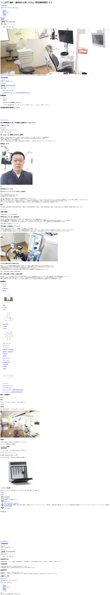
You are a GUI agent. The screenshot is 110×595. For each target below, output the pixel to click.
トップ (4, 9)
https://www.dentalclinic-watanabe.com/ (11, 503)
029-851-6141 (4, 20)
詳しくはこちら (3, 209)
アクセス (4, 15)
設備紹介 (4, 14)
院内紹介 (4, 13)
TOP (1, 592)
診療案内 (4, 585)
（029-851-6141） (17, 567)
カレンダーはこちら (4, 119)
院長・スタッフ (6, 12)
